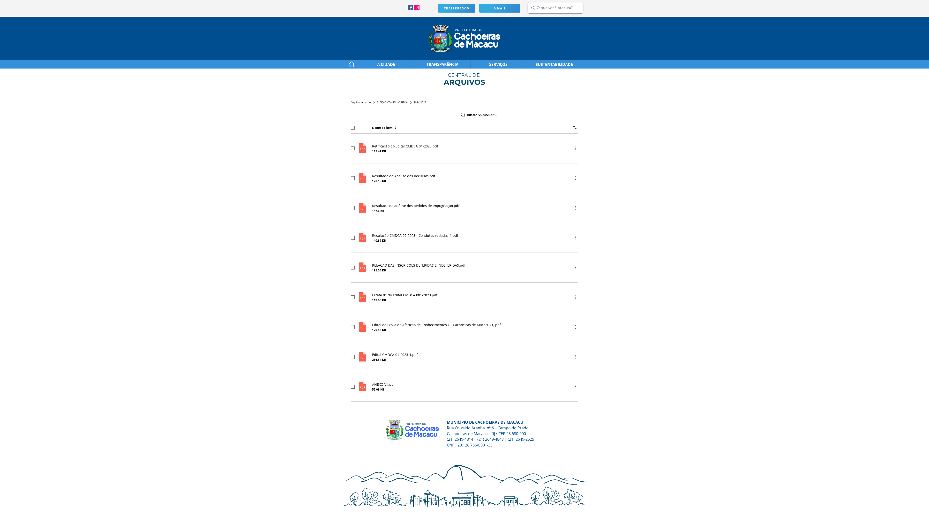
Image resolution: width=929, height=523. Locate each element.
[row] (464, 126)
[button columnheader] (575, 128)
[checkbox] (353, 128)
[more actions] (575, 148)
